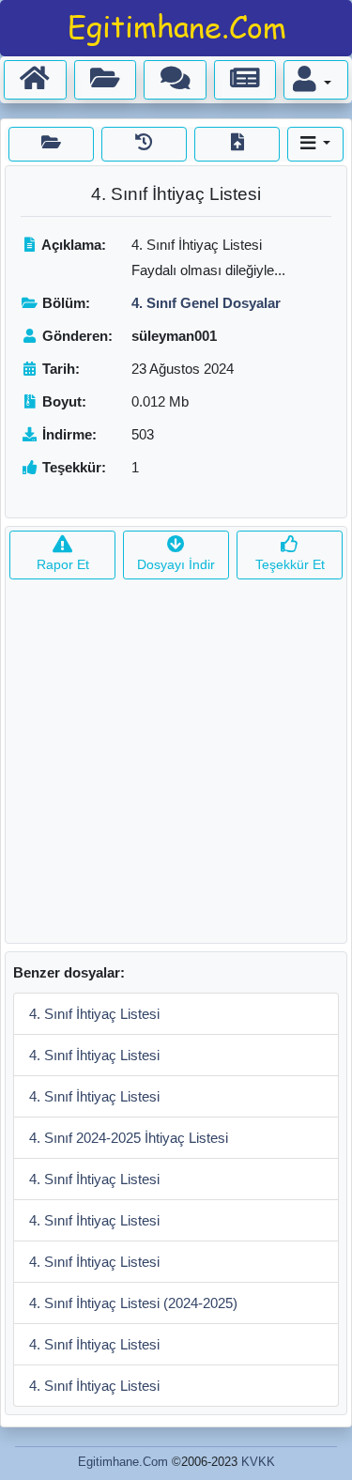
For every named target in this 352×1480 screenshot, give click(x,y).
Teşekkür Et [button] (290, 564)
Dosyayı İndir (176, 564)
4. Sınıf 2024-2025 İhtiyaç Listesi (128, 1138)
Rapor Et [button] (63, 564)
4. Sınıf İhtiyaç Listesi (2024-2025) (133, 1303)
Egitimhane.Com (123, 1462)
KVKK (258, 1462)
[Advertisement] (176, 767)
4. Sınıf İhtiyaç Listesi (94, 1014)
